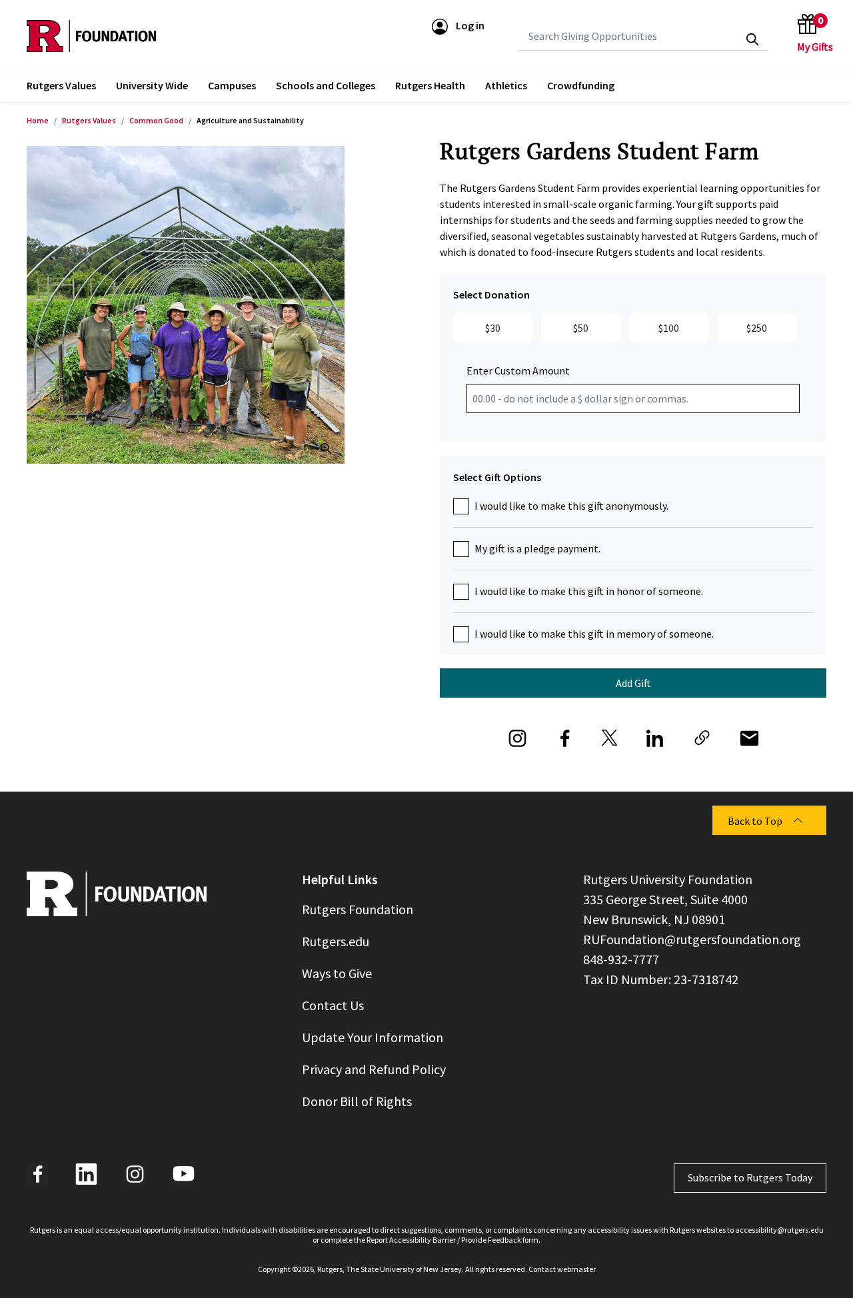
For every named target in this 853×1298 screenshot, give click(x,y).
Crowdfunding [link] (580, 85)
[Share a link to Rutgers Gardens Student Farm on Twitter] (609, 735)
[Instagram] (135, 1174)
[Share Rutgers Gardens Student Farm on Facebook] (565, 735)
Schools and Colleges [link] (325, 85)
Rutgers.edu (335, 941)
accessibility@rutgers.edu (779, 1230)
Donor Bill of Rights (357, 1101)
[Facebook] (38, 1174)
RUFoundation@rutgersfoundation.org (692, 939)
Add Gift (633, 683)
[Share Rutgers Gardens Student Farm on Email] (749, 735)
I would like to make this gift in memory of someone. (594, 633)
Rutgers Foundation (357, 909)
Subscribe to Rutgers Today (750, 1177)
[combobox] (643, 36)
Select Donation (491, 294)
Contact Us (333, 1005)
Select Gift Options (497, 477)
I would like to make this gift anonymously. (571, 505)
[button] (458, 25)
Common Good (156, 120)
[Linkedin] (86, 1174)
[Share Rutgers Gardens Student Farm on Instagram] (517, 735)
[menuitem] (61, 87)
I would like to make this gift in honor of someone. (588, 591)
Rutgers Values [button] (61, 85)
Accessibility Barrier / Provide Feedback (455, 1240)
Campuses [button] (232, 85)
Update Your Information (372, 1037)
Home (38, 120)
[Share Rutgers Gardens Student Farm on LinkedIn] (655, 735)
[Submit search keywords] (752, 39)
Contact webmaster (562, 1269)
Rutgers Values (89, 120)
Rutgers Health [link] (430, 85)
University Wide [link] (152, 85)
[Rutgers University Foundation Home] (91, 36)
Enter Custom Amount (518, 370)
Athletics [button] (506, 85)
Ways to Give (337, 973)
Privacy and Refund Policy (374, 1069)
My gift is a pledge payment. (537, 548)
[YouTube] (184, 1174)
